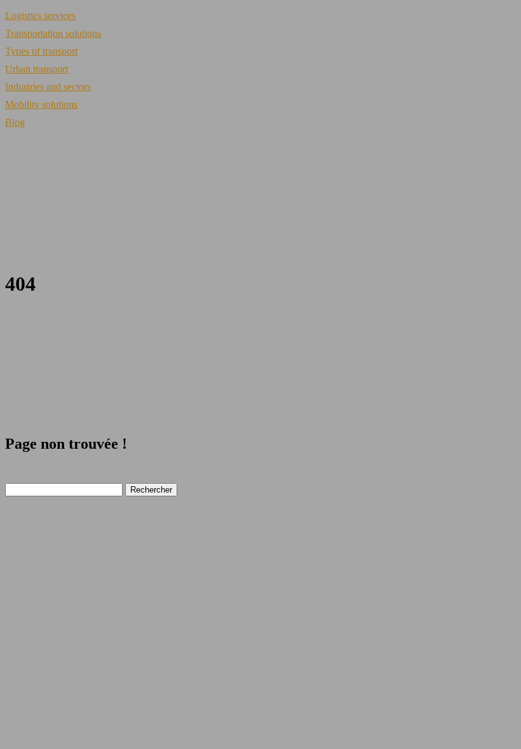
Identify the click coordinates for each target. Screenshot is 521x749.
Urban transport (36, 68)
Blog (15, 122)
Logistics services (40, 15)
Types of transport (41, 51)
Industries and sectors (48, 86)
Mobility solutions (41, 104)
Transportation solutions (53, 33)
